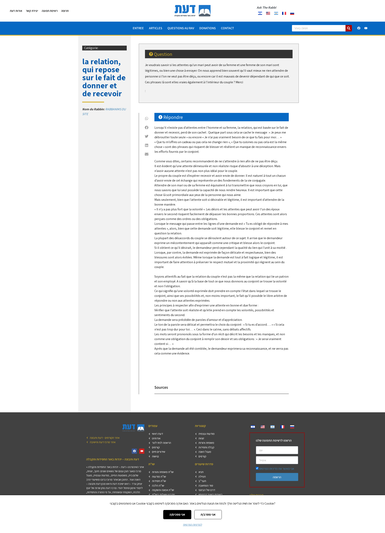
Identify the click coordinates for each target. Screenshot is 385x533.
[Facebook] (359, 28)
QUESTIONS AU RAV (180, 28)
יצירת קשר (32, 11)
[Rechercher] (348, 28)
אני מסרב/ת (208, 514)
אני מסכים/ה (177, 514)
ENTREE (138, 28)
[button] (146, 118)
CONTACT (227, 28)
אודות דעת (16, 11)
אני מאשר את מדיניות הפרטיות (276, 469)
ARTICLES (155, 28)
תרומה (65, 11)
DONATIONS (207, 28)
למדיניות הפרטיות (192, 524)
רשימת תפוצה (50, 11)
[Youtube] (366, 28)
